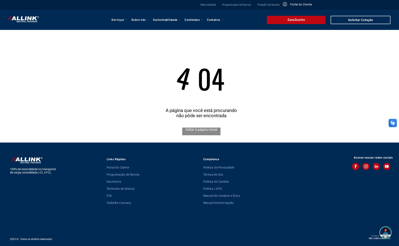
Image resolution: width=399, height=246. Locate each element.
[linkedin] (376, 167)
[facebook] (355, 167)
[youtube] (386, 167)
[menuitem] (208, 4)
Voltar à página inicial (201, 130)
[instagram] (365, 167)
